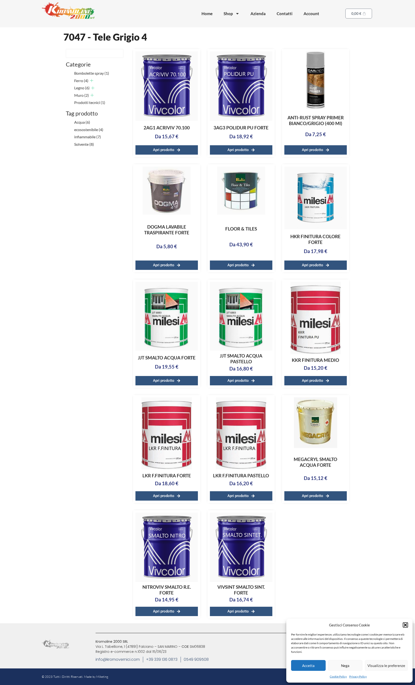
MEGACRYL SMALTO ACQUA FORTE (315, 462)
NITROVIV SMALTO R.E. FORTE (166, 589)
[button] (405, 625)
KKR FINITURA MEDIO (315, 360)
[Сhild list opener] (91, 80)
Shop (228, 13)
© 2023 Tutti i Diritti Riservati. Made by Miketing (75, 677)
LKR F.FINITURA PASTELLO (241, 475)
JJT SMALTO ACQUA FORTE (166, 357)
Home (207, 13)
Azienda (258, 13)
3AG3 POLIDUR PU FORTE (241, 127)
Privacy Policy (358, 676)
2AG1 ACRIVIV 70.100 (167, 127)
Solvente (84, 144)
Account (311, 13)
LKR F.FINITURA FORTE (166, 475)
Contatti (285, 13)
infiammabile (87, 136)
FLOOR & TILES (241, 228)
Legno (82, 87)
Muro (81, 95)
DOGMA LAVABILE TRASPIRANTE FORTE (166, 229)
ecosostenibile (88, 129)
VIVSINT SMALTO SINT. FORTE (241, 589)
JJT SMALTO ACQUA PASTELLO (241, 358)
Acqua (82, 122)
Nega (345, 665)
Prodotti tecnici (89, 102)
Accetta (308, 665)
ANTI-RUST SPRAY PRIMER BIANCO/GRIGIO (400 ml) (315, 120)
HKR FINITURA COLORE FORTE (315, 239)
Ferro (81, 80)
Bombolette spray (91, 73)
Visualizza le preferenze (386, 665)
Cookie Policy (338, 676)
